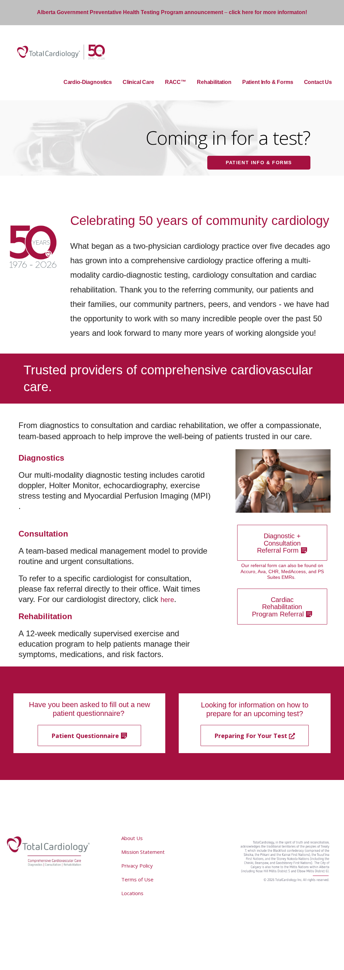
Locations (132, 893)
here (167, 599)
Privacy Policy (137, 865)
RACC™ (175, 82)
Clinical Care (138, 82)
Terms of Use (137, 879)
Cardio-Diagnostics (87, 82)
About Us (132, 838)
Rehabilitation (214, 82)
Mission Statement (143, 851)
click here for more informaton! (268, 12)
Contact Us (318, 82)
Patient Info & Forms (267, 82)
